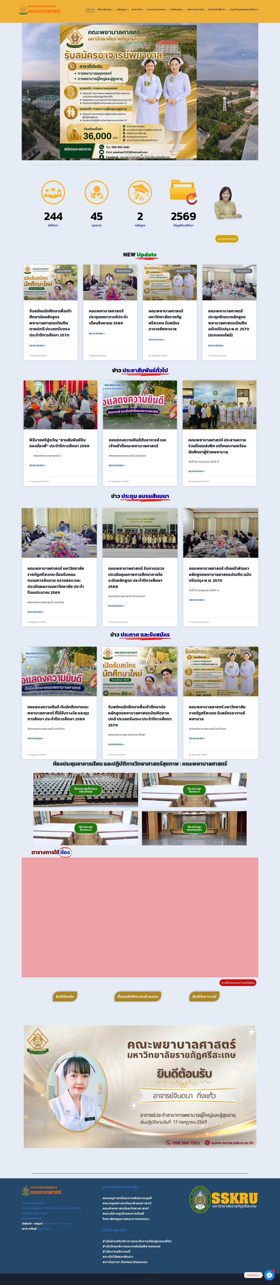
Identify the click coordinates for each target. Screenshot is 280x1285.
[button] (28, 91)
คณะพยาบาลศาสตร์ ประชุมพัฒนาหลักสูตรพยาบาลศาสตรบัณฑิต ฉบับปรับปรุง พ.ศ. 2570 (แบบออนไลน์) (228, 323)
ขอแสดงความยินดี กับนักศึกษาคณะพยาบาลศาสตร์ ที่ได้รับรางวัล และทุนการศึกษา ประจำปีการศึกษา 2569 (58, 713)
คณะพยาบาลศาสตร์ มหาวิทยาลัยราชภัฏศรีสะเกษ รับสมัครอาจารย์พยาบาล (166, 320)
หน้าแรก (90, 9)
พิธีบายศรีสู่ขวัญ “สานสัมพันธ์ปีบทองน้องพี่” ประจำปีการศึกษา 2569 (59, 443)
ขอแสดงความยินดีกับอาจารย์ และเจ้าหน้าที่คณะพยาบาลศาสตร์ (137, 443)
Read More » (37, 345)
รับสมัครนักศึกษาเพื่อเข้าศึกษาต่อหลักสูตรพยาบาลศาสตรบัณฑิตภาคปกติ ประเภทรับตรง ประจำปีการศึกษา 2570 (50, 323)
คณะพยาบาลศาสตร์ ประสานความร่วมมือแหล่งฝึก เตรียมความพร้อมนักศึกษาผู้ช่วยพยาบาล (217, 446)
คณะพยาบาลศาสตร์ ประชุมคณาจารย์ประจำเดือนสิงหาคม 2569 (108, 317)
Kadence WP (151, 1279)
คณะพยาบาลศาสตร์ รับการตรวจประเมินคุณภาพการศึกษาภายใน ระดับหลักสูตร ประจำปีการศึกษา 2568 (136, 577)
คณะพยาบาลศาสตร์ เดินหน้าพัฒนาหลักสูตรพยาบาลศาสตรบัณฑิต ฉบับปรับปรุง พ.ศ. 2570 (220, 574)
